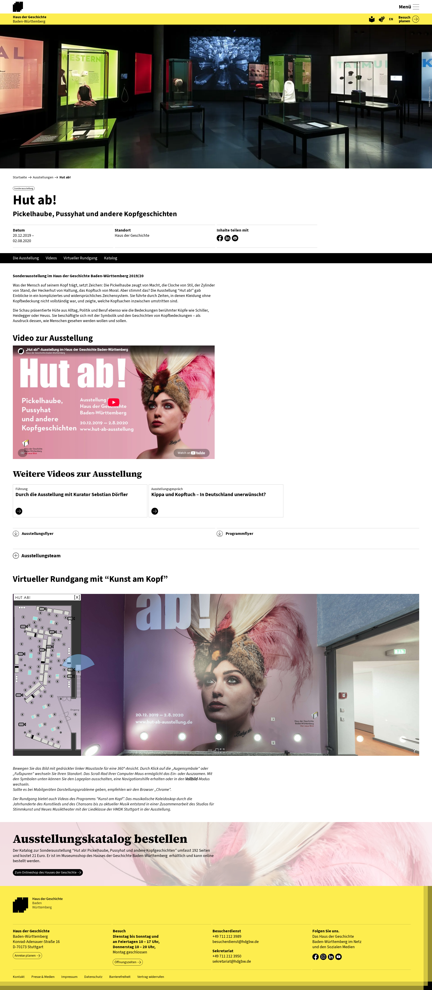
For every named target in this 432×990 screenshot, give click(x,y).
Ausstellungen (43, 177)
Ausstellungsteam (41, 555)
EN (391, 19)
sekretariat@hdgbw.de (231, 961)
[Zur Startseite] (21, 7)
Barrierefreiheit (120, 976)
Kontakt (19, 976)
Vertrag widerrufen (150, 976)
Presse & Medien (43, 976)
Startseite (20, 177)
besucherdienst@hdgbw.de (235, 942)
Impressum (69, 976)
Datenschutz (93, 976)
